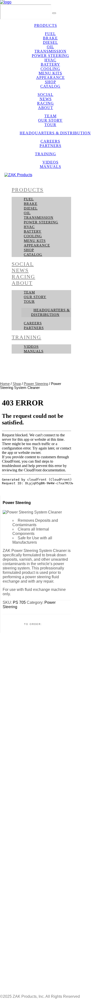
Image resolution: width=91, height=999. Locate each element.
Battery (32, 231)
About (45, 108)
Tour (50, 125)
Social (23, 264)
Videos (31, 346)
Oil (27, 213)
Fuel (29, 199)
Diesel (31, 208)
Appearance (37, 245)
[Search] (54, 13)
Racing (23, 277)
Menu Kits (35, 241)
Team (29, 292)
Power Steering (41, 222)
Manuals (50, 167)
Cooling (33, 236)
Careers (33, 323)
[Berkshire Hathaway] (36, 992)
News (20, 270)
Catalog (50, 86)
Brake (30, 204)
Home (5, 384)
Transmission (38, 218)
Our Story (35, 297)
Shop (29, 250)
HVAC (29, 227)
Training (45, 154)
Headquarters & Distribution (55, 133)
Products (45, 25)
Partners (50, 146)
